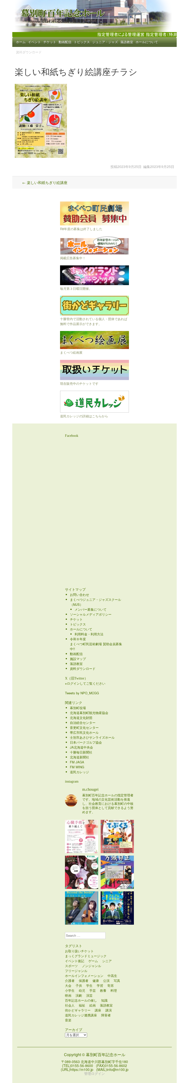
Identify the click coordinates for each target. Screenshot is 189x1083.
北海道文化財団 (81, 717)
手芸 (92, 990)
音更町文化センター (84, 727)
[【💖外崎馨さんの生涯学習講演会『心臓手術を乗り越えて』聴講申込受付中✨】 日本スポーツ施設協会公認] (81, 836)
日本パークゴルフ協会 (86, 742)
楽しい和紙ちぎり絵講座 (44, 182)
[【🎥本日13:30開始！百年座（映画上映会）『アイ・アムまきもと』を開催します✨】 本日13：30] (117, 908)
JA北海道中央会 (81, 747)
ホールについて (147, 41)
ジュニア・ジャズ (105, 41)
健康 (96, 980)
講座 (98, 1010)
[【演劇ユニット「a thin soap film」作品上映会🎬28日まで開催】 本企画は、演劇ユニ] (81, 872)
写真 (117, 980)
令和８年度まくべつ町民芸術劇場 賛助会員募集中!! (96, 644)
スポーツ (71, 965)
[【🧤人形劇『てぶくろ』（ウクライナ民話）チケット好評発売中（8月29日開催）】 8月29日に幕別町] (117, 836)
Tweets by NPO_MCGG (82, 693)
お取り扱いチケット (79, 951)
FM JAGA (77, 762)
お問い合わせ (79, 594)
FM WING (77, 767)
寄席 (110, 985)
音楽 (68, 1020)
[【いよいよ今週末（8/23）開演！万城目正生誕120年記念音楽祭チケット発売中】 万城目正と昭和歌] (117, 872)
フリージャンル (76, 970)
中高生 (112, 975)
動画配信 (65, 41)
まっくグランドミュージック (86, 956)
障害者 (106, 1015)
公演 (106, 980)
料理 (113, 990)
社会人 (70, 1005)
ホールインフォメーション (84, 975)
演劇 (79, 995)
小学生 (70, 990)
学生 (89, 985)
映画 (68, 995)
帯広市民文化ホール (84, 732)
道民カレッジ (79, 772)
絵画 (92, 1005)
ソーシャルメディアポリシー (90, 614)
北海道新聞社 (79, 757)
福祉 (82, 1005)
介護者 (70, 980)
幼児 (82, 990)
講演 (108, 1010)
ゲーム (93, 960)
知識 (104, 1000)
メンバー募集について (91, 609)
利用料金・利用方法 (89, 634)
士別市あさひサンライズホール (92, 737)
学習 (100, 985)
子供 (79, 985)
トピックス (82, 41)
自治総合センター (82, 722)
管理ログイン (94, 1073)
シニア (107, 960)
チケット (49, 41)
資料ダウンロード (29, 51)
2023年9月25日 (129, 166)
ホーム (21, 41)
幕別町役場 (78, 707)
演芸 (89, 995)
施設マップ (78, 658)
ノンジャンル (91, 965)
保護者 (83, 980)
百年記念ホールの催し (81, 1000)
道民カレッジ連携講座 (81, 1015)
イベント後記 (74, 960)
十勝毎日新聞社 (81, 752)
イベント (34, 41)
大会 (68, 985)
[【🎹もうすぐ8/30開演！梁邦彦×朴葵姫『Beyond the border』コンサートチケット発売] (81, 908)
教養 (103, 990)
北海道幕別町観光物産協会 (89, 712)
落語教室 (126, 41)
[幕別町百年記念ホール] (94, 15)
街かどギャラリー (78, 1010)
